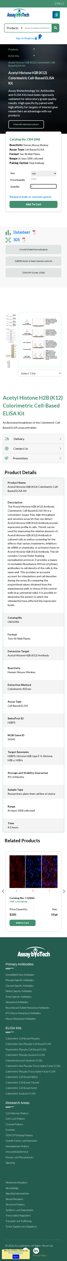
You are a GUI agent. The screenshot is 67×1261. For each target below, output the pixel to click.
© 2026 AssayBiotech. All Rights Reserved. (29, 1245)
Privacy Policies (16, 1253)
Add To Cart (33, 204)
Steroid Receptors (14, 1199)
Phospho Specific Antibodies (20, 980)
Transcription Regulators (18, 1215)
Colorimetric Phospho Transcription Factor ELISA (30, 1071)
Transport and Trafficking (18, 1221)
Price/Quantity (17, 180)
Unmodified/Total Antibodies (20, 974)
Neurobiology (12, 1188)
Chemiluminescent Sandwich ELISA (24, 1060)
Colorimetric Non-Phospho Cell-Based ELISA (28, 1043)
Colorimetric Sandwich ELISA (21, 1093)
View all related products (26, 124)
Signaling (10, 1162)
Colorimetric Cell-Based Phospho (22, 1038)
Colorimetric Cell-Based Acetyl (21, 1087)
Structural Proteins (15, 1204)
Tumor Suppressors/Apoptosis (21, 1226)
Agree (15, 1257)
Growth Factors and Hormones (21, 1140)
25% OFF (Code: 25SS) (33, 272)
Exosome (10, 1129)
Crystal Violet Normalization (34, 249)
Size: (12, 173)
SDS (17, 239)
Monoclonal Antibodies (17, 1002)
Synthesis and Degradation (19, 1210)
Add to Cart (22, 922)
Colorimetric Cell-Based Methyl (22, 1076)
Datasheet (22, 232)
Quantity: (15, 186)
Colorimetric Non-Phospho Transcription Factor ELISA (33, 1065)
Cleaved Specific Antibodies (20, 985)
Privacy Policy (40, 1255)
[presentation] (3, 891)
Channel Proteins (14, 1124)
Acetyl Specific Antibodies (18, 996)
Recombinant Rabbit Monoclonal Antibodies (28, 1007)
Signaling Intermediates (17, 1193)
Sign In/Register (25, 38)
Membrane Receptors (17, 1182)
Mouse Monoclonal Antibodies (21, 1018)
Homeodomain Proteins (17, 1146)
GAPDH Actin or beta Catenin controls (33, 261)
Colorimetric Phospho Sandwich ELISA (25, 1054)
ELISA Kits (13, 55)
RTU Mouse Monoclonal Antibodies (23, 1013)
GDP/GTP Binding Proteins (19, 1135)
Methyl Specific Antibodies (19, 991)
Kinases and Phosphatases (20, 1157)
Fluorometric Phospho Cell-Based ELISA (26, 1049)
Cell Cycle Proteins (15, 1118)
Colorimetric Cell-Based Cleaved (22, 1082)
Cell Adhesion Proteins (17, 1113)
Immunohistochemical (17, 1151)
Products (13, 49)
